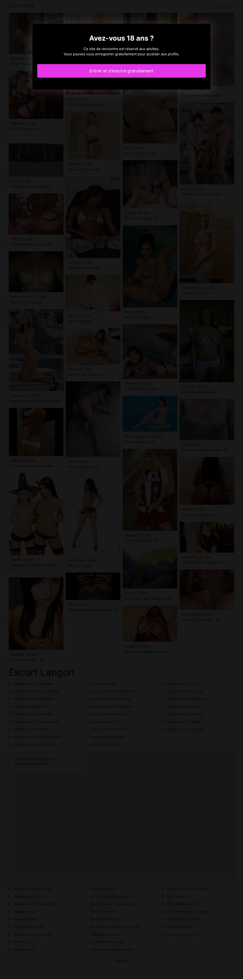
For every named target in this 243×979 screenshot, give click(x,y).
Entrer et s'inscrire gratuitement (121, 70)
